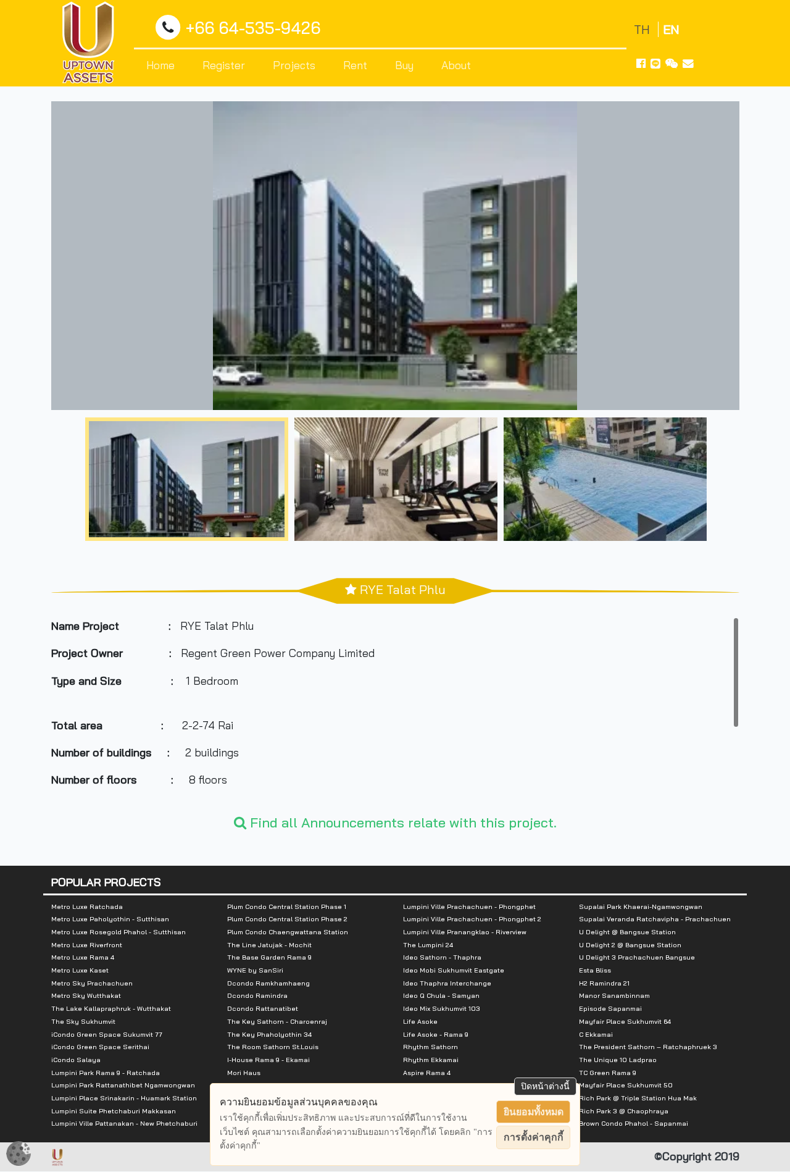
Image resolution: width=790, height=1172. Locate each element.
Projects (294, 65)
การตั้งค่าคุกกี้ (533, 1137)
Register (223, 65)
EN (671, 29)
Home (160, 65)
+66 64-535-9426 (253, 28)
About (456, 65)
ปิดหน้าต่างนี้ (545, 1086)
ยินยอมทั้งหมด (533, 1112)
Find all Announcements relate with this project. (401, 822)
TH (643, 29)
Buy (404, 65)
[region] (395, 709)
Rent (355, 65)
